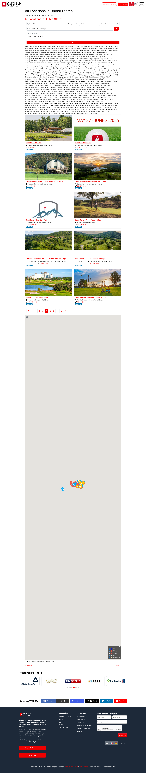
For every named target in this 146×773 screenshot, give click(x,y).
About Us (31, 4)
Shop (52, 4)
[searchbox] (49, 36)
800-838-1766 (94, 263)
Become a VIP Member (85, 725)
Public (115, 653)
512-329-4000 (82, 225)
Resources (45, 4)
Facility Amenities (32, 33)
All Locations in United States (44, 19)
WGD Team (81, 719)
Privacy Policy (83, 767)
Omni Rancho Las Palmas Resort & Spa (90, 297)
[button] (71, 483)
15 (61, 311)
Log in (61, 719)
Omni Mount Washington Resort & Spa (90, 181)
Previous (28, 665)
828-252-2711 (44, 263)
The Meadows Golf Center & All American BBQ (44, 181)
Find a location (82, 716)
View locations (63, 727)
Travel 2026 (57, 4)
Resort (115, 655)
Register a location (64, 716)
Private (115, 651)
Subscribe (122, 735)
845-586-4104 (32, 186)
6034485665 (32, 147)
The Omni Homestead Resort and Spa (90, 259)
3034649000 (32, 225)
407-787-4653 (32, 302)
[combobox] (73, 36)
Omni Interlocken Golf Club (36, 220)
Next (118, 665)
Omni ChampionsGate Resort (37, 297)
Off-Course (116, 649)
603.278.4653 (81, 186)
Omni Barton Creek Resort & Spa (88, 220)
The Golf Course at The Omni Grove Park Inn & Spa (46, 259)
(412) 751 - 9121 (82, 147)
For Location (84, 4)
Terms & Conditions (83, 728)
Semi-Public (116, 657)
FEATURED (29, 149)
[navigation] (123, 743)
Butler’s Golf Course (83, 143)
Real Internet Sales (71, 767)
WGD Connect (75, 4)
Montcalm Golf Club (33, 143)
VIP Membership (66, 4)
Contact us (80, 722)
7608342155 (81, 302)
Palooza (38, 4)
